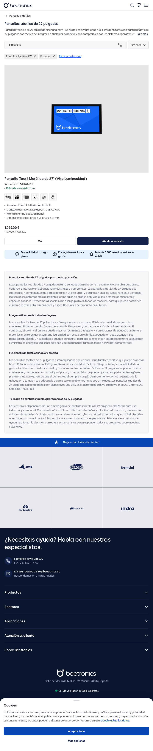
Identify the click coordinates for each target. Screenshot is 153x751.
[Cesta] (139, 5)
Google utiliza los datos (115, 720)
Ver (40, 241)
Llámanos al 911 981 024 (28, 559)
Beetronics (63, 671)
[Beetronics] (18, 5)
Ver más (143, 34)
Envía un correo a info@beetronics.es (37, 571)
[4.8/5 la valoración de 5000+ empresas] (56, 690)
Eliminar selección (70, 56)
